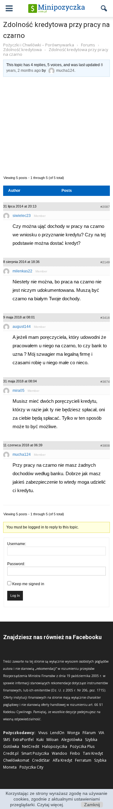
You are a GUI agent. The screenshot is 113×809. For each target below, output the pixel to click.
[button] (104, 8)
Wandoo (59, 753)
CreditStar (41, 760)
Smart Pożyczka (35, 753)
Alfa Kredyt (62, 760)
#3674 (105, 381)
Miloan (52, 739)
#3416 (105, 317)
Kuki (40, 739)
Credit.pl (11, 753)
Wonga (73, 732)
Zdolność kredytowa (22, 49)
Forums (88, 45)
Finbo (75, 753)
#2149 (105, 262)
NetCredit (30, 746)
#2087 (105, 206)
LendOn (57, 732)
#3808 (105, 445)
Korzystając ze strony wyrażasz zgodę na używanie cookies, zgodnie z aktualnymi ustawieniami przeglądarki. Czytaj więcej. (56, 799)
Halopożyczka (54, 746)
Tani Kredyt (93, 753)
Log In (15, 595)
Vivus (42, 732)
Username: (16, 544)
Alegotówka (71, 739)
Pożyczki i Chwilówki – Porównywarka (38, 45)
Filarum (89, 732)
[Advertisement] (56, 125)
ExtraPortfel (23, 739)
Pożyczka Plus (82, 746)
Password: (16, 564)
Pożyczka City (31, 767)
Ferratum (83, 760)
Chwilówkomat (16, 760)
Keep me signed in (28, 584)
